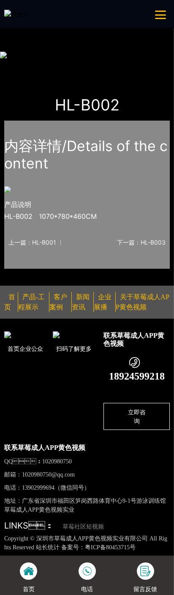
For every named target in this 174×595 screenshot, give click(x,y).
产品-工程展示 (54, 65)
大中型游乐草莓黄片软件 (115, 65)
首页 (18, 65)
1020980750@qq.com (48, 474)
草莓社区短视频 (83, 526)
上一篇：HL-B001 (32, 242)
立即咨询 (137, 416)
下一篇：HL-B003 (141, 242)
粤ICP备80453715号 (110, 547)
